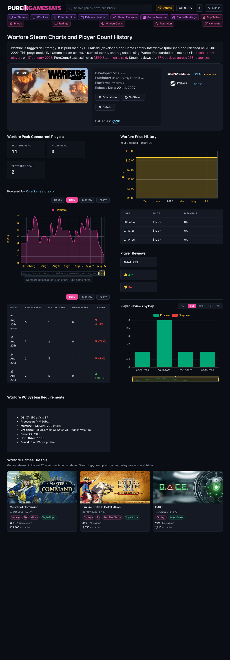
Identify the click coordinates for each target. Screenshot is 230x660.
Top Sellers (214, 17)
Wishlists (42, 17)
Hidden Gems (114, 23)
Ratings (63, 23)
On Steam (135, 97)
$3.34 (205, 74)
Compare (215, 23)
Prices (18, 23)
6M (201, 306)
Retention (166, 23)
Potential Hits (66, 17)
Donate (167, 7)
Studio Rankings (187, 17)
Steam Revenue (127, 17)
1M (183, 306)
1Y (209, 306)
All (218, 306)
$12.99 (198, 84)
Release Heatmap (96, 17)
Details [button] (107, 107)
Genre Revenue (157, 17)
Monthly (87, 199)
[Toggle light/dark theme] (199, 8)
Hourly (58, 199)
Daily (72, 199)
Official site (110, 97)
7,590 (116, 121)
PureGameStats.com (41, 191)
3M (192, 306)
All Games (20, 17)
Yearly (103, 199)
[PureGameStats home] (34, 8)
